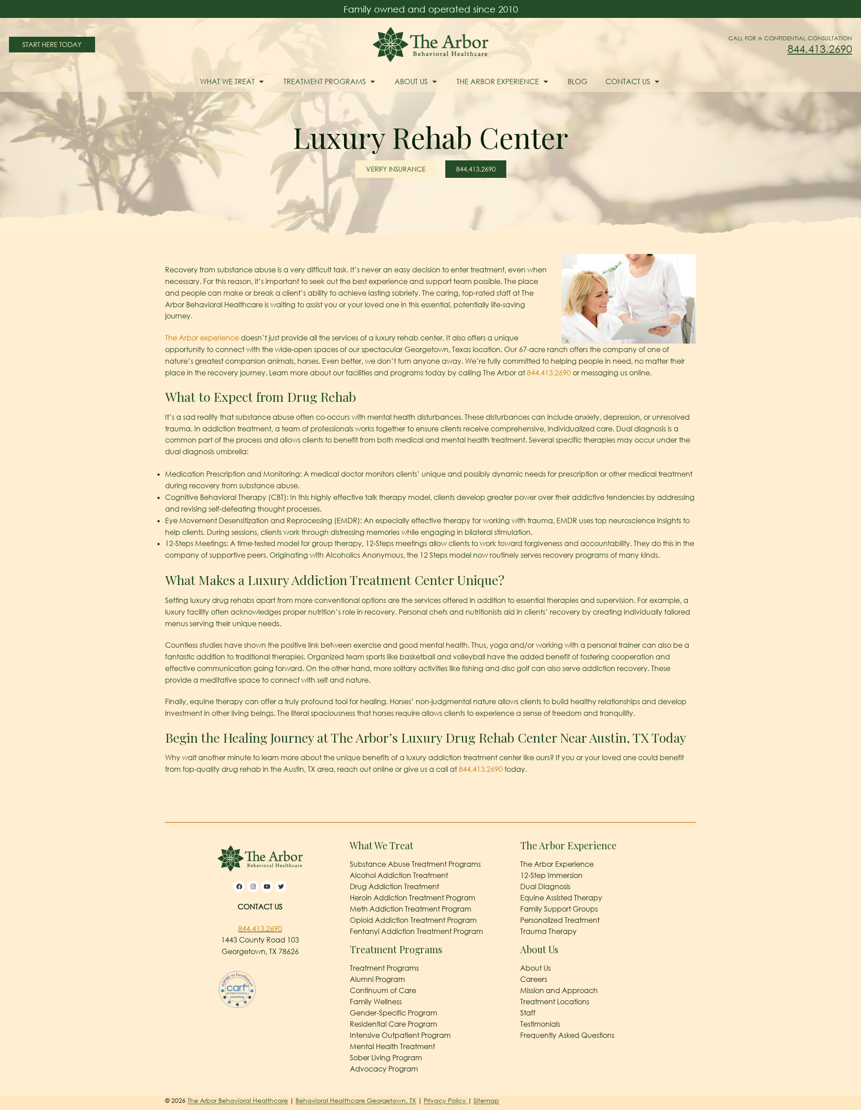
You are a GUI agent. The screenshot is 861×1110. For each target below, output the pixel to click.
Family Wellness (376, 1001)
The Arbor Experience (498, 81)
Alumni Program (377, 979)
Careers (533, 979)
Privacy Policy (446, 1100)
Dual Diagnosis (545, 886)
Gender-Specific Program (393, 1012)
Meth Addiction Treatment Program (410, 908)
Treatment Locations (554, 1001)
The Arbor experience (202, 337)
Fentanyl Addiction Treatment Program (416, 931)
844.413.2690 (819, 48)
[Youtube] (267, 886)
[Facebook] (239, 886)
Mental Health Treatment (392, 1046)
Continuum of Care (383, 990)
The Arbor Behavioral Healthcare (237, 1100)
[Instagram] (253, 886)
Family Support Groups (559, 908)
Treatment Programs (324, 81)
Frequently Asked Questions (567, 1035)
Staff (527, 1012)
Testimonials (540, 1024)
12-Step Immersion (551, 875)
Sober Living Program (386, 1057)
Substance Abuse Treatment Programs (415, 864)
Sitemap (486, 1100)
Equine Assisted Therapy (561, 897)
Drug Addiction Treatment (394, 886)
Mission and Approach (559, 990)
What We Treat (227, 81)
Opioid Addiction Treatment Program (413, 920)
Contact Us (627, 81)
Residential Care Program (393, 1024)
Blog (577, 81)
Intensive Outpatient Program (400, 1035)
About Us (411, 81)
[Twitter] (281, 886)
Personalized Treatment (560, 920)
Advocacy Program (384, 1068)
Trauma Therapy (548, 931)
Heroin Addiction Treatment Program (412, 897)
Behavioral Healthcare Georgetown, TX (356, 1100)
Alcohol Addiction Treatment (399, 875)
